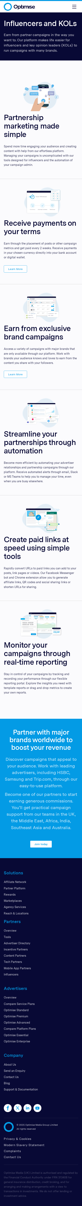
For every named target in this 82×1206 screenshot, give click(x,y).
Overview (10, 930)
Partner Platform (14, 888)
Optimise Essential (16, 1035)
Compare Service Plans (19, 1004)
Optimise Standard (16, 1010)
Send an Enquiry (14, 1070)
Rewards (10, 894)
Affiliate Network (15, 882)
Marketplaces (13, 900)
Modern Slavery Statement (24, 1145)
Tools (7, 937)
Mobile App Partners (17, 968)
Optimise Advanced (17, 1022)
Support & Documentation (21, 1089)
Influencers (11, 974)
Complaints (12, 1151)
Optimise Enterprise (17, 1041)
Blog (7, 1083)
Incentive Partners (16, 949)
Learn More (15, 269)
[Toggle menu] (74, 7)
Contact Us (11, 1077)
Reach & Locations (16, 913)
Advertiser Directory (17, 943)
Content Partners (15, 955)
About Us (10, 1064)
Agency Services (15, 907)
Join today (41, 844)
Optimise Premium (16, 1016)
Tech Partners (13, 961)
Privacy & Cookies (17, 1139)
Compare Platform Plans (20, 1028)
